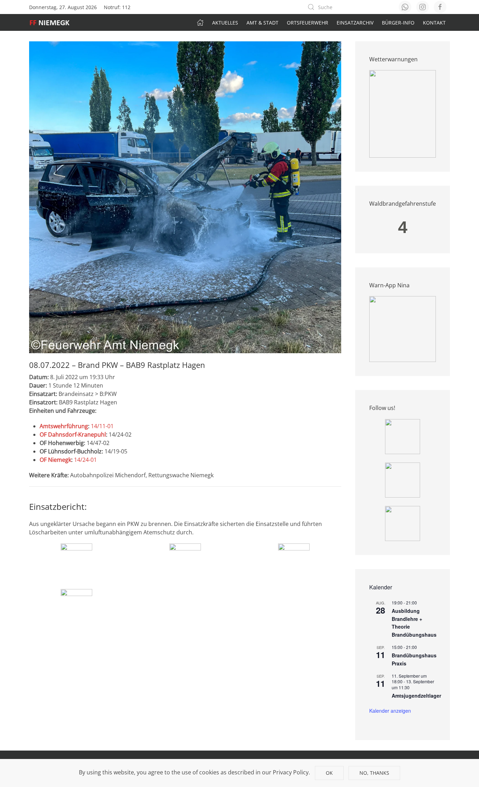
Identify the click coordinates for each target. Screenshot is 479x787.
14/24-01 (85, 460)
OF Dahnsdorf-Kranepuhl (73, 434)
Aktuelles (225, 22)
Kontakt (434, 22)
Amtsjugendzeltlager (416, 695)
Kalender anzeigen (390, 710)
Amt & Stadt (262, 22)
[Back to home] (53, 22)
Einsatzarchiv (355, 22)
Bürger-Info (398, 22)
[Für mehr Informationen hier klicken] (402, 113)
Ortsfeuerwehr (307, 22)
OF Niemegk (55, 460)
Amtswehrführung (64, 426)
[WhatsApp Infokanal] (402, 436)
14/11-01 (102, 426)
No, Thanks (374, 772)
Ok (329, 772)
